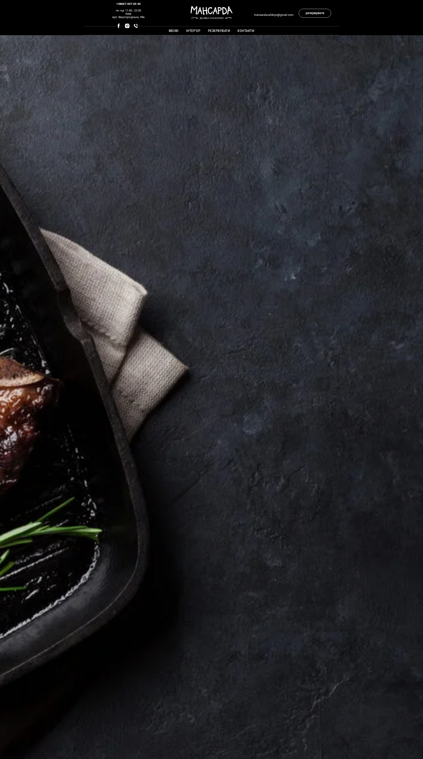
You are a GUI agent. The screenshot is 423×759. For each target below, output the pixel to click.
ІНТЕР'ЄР (193, 31)
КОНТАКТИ (245, 31)
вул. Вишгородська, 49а (128, 17)
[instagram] (127, 27)
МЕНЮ (174, 31)
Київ (128, 13)
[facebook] (118, 27)
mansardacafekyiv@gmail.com (273, 15)
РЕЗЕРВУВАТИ (219, 31)
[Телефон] (136, 27)
